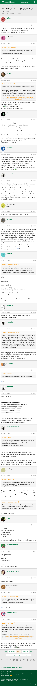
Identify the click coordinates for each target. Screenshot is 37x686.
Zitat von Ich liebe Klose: (9, 596)
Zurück (12, 651)
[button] (35, 684)
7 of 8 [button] (18, 651)
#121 (34, 25)
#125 (34, 154)
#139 (34, 592)
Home (7, 676)
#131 (34, 329)
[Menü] (2, 2)
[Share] (31, 25)
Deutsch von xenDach (9, 680)
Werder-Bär (5, 14)
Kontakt (3, 674)
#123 (34, 80)
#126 (34, 181)
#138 (34, 578)
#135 (34, 476)
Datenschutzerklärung (28, 674)
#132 (34, 370)
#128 (34, 226)
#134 (34, 433)
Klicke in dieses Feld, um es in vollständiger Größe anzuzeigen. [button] (19, 98)
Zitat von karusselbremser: (9, 502)
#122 (34, 43)
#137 (34, 551)
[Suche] (35, 2)
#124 (34, 120)
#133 (34, 393)
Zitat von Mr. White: (7, 623)
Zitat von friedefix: (7, 374)
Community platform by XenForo (16, 679)
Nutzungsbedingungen (14, 674)
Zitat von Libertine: (7, 84)
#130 (34, 312)
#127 (34, 211)
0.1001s (24, 683)
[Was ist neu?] (31, 2)
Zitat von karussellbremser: (9, 264)
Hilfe (2, 676)
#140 (34, 619)
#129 (34, 260)
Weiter (25, 651)
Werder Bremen (7, 671)
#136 (34, 525)
